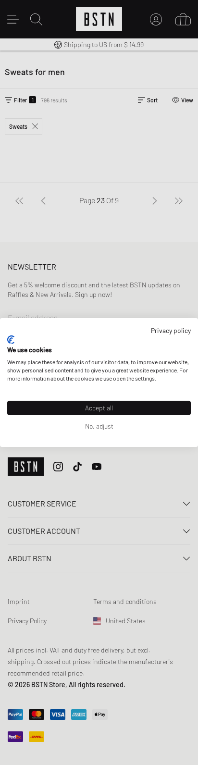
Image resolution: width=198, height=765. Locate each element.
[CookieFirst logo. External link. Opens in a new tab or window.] (10, 339)
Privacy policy (171, 330)
